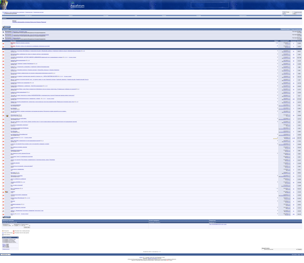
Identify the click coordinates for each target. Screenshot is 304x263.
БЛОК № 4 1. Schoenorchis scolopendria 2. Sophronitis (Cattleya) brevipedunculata (30, 66)
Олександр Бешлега (9, 32)
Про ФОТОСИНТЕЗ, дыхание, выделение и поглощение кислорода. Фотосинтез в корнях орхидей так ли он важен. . (39, 111)
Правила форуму (6, 249)
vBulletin (140, 257)
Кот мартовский (286, 186)
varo (288, 115)
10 (293, 54)
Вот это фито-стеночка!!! (17, 185)
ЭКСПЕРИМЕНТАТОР (284, 105)
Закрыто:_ (27, 210)
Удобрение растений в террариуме (19, 194)
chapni (225, 224)
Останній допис (283, 40)
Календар (199, 15)
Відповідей (293, 40)
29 (293, 115)
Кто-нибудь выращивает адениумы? (19, 124)
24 (293, 89)
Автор (14, 40)
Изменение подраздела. (16, 150)
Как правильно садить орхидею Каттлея (20, 153)
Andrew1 (287, 138)
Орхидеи (13, 201)
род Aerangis (14, 108)
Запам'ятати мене (298, 12)
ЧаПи (136, 15)
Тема (12, 40)
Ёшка (12, 179)
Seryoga (287, 198)
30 (293, 83)
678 (293, 57)
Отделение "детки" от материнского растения (22, 156)
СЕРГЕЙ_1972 (13, 51)
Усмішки (4, 245)
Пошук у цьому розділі (296, 29)
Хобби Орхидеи (14, 137)
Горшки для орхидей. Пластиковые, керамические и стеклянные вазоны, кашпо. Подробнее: (33, 159)
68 (293, 198)
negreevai (12, 195)
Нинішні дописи (242, 15)
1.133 (293, 138)
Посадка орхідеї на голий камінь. (19, 118)
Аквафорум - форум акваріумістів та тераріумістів (14, 12)
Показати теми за (24, 224)
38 (293, 60)
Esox (288, 189)
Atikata (287, 192)
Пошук (282, 15)
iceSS (222, 224)
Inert (11, 202)
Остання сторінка (72, 57)
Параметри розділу (285, 29)
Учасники (164, 15)
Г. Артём (12, 198)
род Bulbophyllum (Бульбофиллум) (19, 134)
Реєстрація (106, 15)
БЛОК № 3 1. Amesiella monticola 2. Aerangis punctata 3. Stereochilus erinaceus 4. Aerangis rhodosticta (35, 70)
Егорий (12, 183)
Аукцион (71, 15)
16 (293, 141)
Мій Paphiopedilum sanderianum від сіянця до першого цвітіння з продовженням (30, 54)
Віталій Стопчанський (152, 258)
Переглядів (299, 40)
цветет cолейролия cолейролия (18, 178)
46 (293, 86)
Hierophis (12, 211)
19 (293, 92)
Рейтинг (276, 40)
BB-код (4, 244)
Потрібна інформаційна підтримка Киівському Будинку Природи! (29, 22)
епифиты (13, 191)
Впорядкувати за (17, 224)
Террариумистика (28, 12)
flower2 (287, 46)
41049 (288, 179)
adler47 (287, 214)
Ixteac (12, 43)
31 (293, 51)
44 (293, 64)
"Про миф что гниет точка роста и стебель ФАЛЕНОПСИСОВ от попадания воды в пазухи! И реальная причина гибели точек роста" (42, 95)
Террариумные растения (38, 12)
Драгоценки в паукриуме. (17, 175)
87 (293, 76)
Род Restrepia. (14, 131)
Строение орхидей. (15, 163)
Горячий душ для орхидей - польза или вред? (22, 166)
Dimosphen (13, 189)
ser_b (12, 208)
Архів (299, 254)
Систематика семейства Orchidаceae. (20, 128)
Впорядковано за (6, 224)
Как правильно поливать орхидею (19, 147)
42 (293, 173)
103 (293, 214)
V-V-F (12, 186)
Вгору (302, 254)
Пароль (284, 13)
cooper (12, 192)
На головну (294, 254)
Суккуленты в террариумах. (17, 169)
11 (293, 176)
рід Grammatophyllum (16, 105)
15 (293, 73)
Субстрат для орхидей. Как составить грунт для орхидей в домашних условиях (30, 143)
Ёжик (288, 205)
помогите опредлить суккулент (18, 207)
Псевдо (284, 12)
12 (293, 207)
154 (293, 99)
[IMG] (4, 246)
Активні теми (28, 15)
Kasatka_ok (13, 125)
